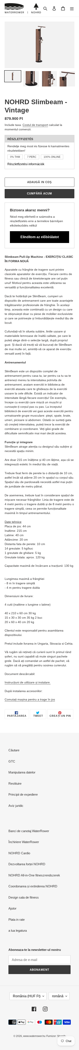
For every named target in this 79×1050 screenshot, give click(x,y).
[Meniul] (71, 8)
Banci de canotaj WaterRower (28, 831)
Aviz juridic (15, 805)
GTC (11, 761)
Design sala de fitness (23, 897)
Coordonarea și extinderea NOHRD (32, 886)
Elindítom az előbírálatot (39, 237)
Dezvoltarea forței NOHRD (26, 864)
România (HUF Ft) (26, 996)
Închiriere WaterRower (23, 842)
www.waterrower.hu (34, 1036)
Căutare (13, 750)
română (57, 996)
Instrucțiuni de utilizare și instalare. (28, 682)
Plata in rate (16, 919)
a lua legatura (17, 930)
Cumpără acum (39, 193)
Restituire (14, 783)
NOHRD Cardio (19, 853)
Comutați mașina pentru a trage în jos (30, 699)
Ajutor (12, 908)
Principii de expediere (23, 794)
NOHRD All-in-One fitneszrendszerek (34, 875)
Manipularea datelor (21, 772)
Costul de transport (35, 125)
